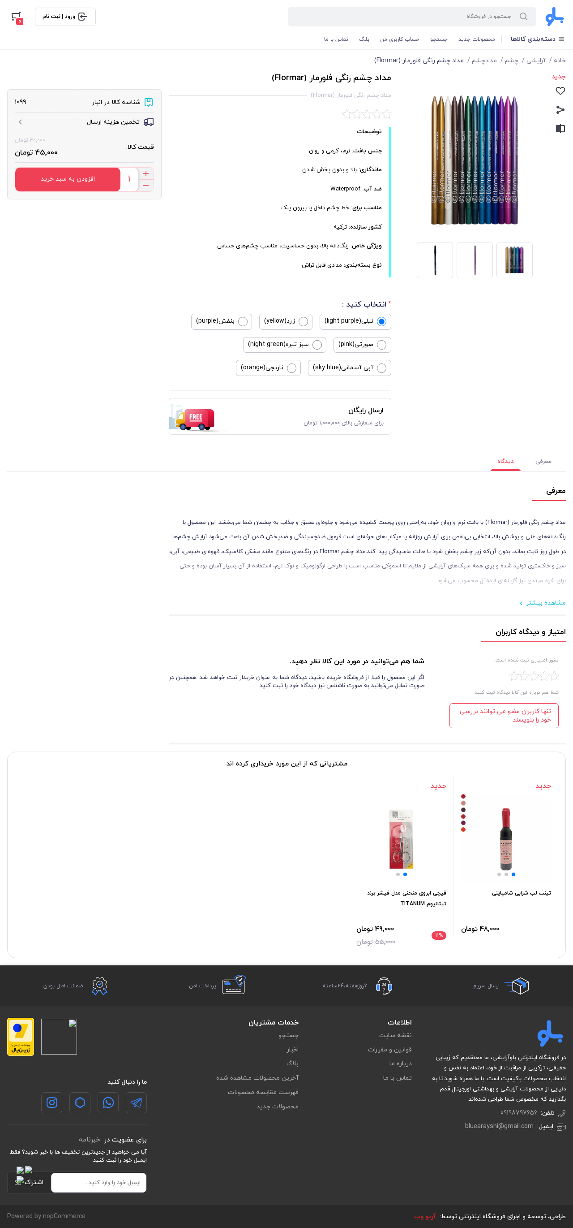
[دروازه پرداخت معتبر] (20, 1037)
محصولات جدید (476, 39)
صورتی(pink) (355, 344)
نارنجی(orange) (262, 367)
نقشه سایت (395, 1035)
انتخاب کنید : (364, 304)
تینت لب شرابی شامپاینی (521, 893)
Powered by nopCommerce (46, 1216)
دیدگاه (505, 462)
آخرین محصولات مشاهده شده (257, 1078)
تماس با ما (336, 39)
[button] (513, 874)
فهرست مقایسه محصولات (263, 1092)
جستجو (439, 39)
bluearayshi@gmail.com (499, 1126)
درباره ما (400, 1063)
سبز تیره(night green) (278, 344)
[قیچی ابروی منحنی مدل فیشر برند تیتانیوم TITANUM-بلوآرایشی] (401, 839)
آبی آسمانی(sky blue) (343, 367)
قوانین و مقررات (390, 1050)
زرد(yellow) (279, 321)
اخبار (292, 1050)
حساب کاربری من (399, 39)
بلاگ (364, 39)
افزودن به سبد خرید (68, 179)
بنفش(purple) (215, 321)
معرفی (543, 462)
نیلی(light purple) (349, 321)
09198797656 (518, 1113)
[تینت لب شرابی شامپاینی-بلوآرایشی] (506, 839)
